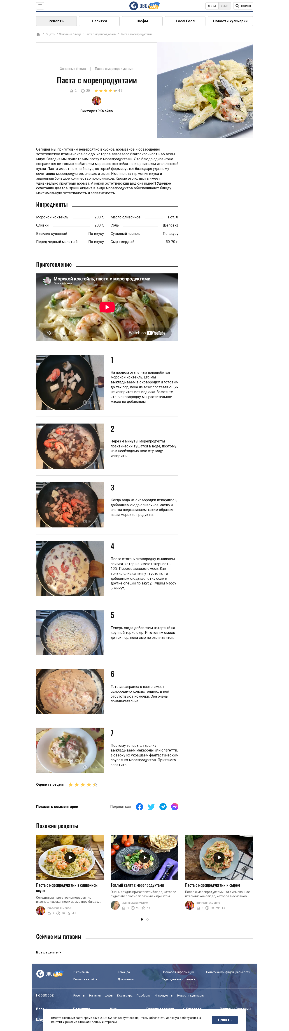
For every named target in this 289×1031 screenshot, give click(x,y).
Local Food (185, 21)
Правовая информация (178, 972)
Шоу (40, 1019)
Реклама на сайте (85, 979)
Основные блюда (70, 34)
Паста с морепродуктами (101, 34)
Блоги (41, 1009)
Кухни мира (125, 995)
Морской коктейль (52, 217)
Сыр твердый (122, 242)
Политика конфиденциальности (228, 972)
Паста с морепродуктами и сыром (212, 885)
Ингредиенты (164, 995)
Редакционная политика (178, 979)
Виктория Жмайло (59, 908)
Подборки (144, 995)
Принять (224, 1020)
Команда (124, 972)
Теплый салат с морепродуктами (137, 885)
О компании (81, 972)
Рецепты (57, 21)
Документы (126, 979)
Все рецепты (47, 952)
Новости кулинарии (230, 21)
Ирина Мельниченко (135, 902)
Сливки (42, 225)
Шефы (142, 21)
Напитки (99, 21)
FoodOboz (45, 995)
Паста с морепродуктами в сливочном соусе (67, 887)
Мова (212, 6)
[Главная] (38, 34)
